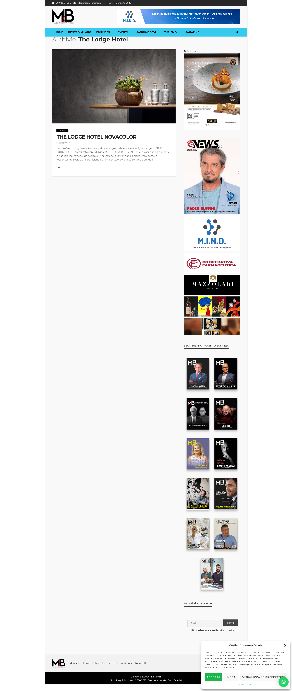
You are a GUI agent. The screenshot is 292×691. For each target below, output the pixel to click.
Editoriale (74, 663)
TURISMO (170, 32)
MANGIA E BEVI (146, 32)
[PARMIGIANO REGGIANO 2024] (212, 91)
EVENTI (123, 32)
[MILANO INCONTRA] (58, 663)
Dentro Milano (79, 32)
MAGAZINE (192, 32)
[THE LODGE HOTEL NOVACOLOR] (114, 86)
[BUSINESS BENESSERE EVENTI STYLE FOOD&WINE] (63, 16)
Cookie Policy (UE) (94, 663)
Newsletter (141, 663)
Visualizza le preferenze (263, 677)
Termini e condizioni (120, 663)
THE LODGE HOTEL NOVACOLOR (96, 137)
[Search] (237, 32)
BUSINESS (103, 32)
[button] (285, 645)
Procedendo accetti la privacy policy (213, 630)
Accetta (213, 677)
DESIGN (62, 130)
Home (59, 32)
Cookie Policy (244, 684)
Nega (231, 677)
